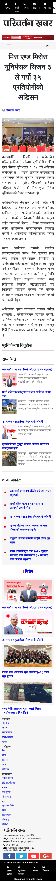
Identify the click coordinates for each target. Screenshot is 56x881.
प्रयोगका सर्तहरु (22, 872)
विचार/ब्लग (6, 815)
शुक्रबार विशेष (8, 805)
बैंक (3, 750)
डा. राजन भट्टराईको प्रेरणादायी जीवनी (30, 516)
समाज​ (4, 727)
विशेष (29, 571)
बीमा (4, 755)
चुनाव (4, 741)
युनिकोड (47, 8)
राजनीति (5, 723)
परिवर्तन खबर (13, 110)
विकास (5, 760)
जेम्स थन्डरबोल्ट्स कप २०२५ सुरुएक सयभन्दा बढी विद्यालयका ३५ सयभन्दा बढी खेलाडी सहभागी (29, 555)
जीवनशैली (6, 796)
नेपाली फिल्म (7, 778)
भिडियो (5, 824)
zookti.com (35, 879)
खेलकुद (5, 819)
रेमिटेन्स (5, 769)
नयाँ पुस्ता (6, 792)
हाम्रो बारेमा (17, 10)
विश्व (4, 810)
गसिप (4, 787)
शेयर (4, 764)
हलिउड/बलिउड (8, 782)
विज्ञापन (36, 8)
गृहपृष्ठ (7, 8)
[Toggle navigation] (9, 46)
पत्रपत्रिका (7, 732)
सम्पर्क (26, 8)
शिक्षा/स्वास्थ (7, 737)
